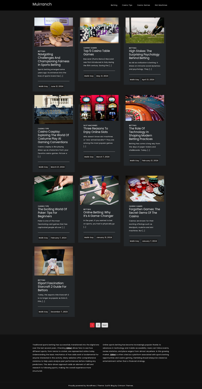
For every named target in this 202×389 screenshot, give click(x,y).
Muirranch (42, 4)
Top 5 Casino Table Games (96, 52)
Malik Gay (43, 86)
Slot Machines (161, 5)
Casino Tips (127, 5)
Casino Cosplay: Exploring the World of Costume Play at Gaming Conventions (53, 137)
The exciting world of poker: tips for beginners (52, 212)
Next (105, 325)
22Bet (113, 354)
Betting (114, 5)
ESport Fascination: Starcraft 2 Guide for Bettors (52, 286)
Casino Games (143, 5)
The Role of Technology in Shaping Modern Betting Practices (141, 134)
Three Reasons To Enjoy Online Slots (95, 130)
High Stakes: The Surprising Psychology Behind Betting (144, 54)
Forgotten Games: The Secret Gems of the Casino (144, 212)
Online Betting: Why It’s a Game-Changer (98, 214)
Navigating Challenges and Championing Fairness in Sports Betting (53, 59)
